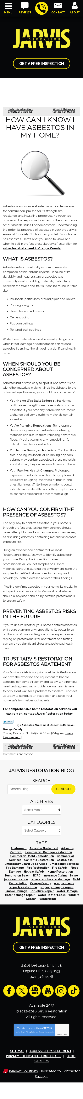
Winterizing (47, 898)
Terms (65, 1034)
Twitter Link (8, 722)
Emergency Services (64, 863)
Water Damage (67, 891)
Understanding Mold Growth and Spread (20, 110)
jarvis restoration (16, 879)
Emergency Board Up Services (26, 863)
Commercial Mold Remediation (32, 856)
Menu (8, 12)
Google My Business (35, 991)
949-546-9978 (41, 8)
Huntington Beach (17, 875)
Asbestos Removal (62, 725)
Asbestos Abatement (35, 725)
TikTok (74, 991)
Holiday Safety (34, 871)
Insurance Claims (55, 875)
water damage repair (20, 895)
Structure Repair (42, 891)
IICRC (37, 875)
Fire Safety (60, 867)
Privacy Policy (30, 1032)
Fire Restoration (38, 867)
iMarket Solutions (23, 1071)
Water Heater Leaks (51, 895)
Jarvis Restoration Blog (41, 770)
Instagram (61, 991)
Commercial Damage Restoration (48, 852)
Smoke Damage (16, 891)
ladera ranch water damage (50, 879)
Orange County (12, 729)
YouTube (48, 991)
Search (63, 789)
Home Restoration (60, 871)
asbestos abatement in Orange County (32, 248)
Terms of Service (44, 1032)
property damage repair (57, 887)
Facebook (9, 991)
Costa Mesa (65, 859)
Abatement (19, 848)
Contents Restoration (39, 859)
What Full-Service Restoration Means (63, 110)
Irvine (74, 875)
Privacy (59, 1034)
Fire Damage (15, 867)
